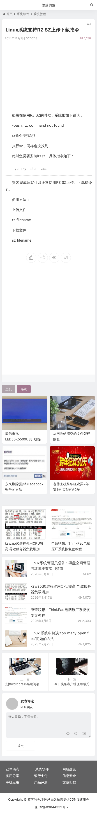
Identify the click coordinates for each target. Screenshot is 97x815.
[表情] (75, 733)
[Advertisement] (48, 75)
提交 (20, 746)
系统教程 (39, 14)
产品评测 (41, 782)
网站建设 (69, 769)
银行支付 (41, 776)
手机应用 (12, 782)
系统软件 (23, 14)
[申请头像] (86, 702)
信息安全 (69, 776)
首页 (9, 14)
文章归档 (69, 782)
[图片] (84, 733)
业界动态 (12, 769)
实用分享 (12, 776)
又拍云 (58, 799)
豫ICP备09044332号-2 (51, 807)
